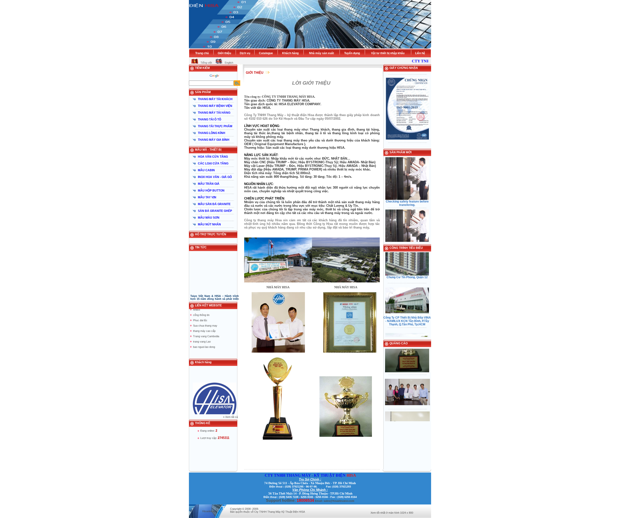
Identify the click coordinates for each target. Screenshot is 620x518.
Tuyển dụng (352, 53)
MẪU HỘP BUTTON (211, 190)
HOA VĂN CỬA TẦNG (213, 156)
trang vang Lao (202, 333)
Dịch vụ (245, 53)
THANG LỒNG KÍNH (211, 133)
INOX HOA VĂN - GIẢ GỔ (215, 177)
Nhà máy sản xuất (321, 53)
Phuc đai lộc (200, 312)
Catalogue (266, 53)
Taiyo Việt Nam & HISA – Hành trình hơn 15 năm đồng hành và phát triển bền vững (214, 291)
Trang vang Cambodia (206, 328)
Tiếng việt (206, 62)
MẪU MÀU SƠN (208, 217)
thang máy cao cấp (204, 322)
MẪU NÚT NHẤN (209, 224)
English (229, 62)
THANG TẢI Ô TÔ (209, 119)
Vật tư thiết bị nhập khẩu (387, 53)
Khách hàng (290, 53)
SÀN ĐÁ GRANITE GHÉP (215, 211)
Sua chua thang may (205, 317)
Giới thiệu (224, 53)
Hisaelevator (209, 511)
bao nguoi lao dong (204, 338)
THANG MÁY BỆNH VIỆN (215, 106)
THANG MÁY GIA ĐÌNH (213, 139)
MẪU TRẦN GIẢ (208, 183)
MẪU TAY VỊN (207, 197)
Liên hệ (420, 53)
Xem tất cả (231, 416)
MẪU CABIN (206, 170)
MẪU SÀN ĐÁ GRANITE (214, 204)
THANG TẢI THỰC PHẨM (215, 126)
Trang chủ (202, 53)
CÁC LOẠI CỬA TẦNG (213, 163)
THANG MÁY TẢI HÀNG (214, 112)
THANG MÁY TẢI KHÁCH (215, 99)
